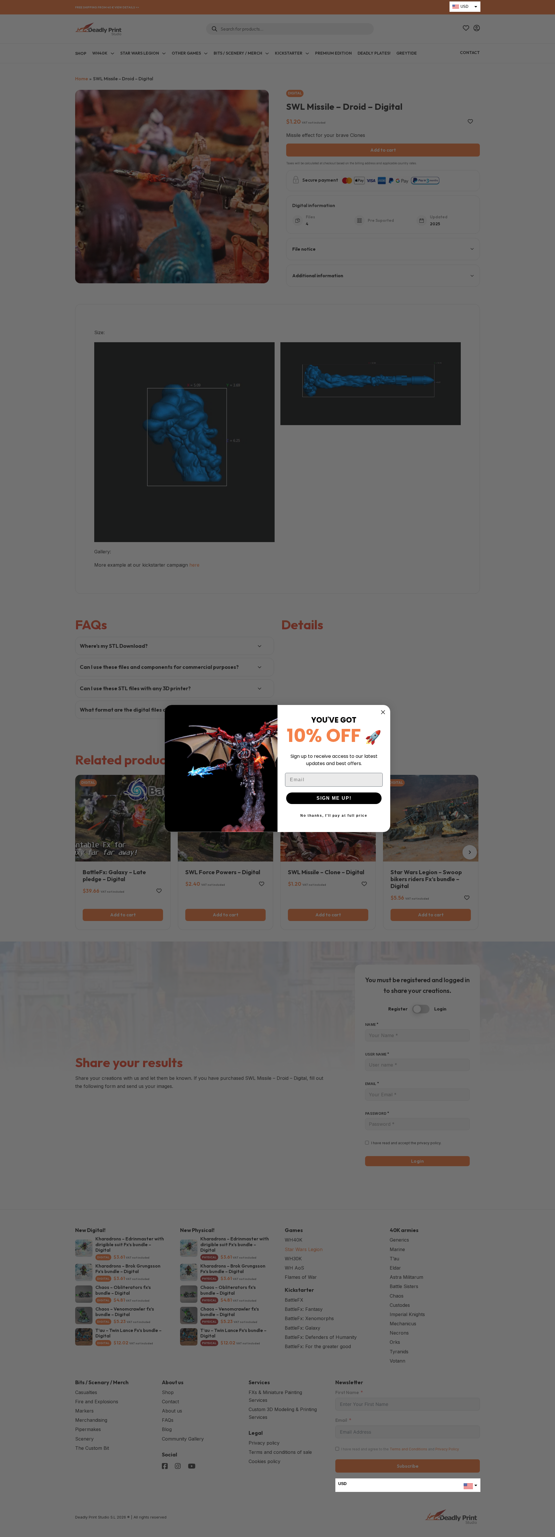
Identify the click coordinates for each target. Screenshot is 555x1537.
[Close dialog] (383, 712)
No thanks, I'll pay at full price (333, 816)
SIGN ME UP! (334, 798)
